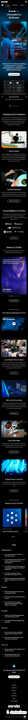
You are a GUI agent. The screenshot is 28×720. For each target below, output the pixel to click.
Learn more (14, 238)
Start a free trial (14, 74)
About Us (14, 690)
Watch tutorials (14, 452)
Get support (14, 413)
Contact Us (14, 687)
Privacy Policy (14, 701)
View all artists (14, 300)
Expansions (15, 5)
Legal (14, 698)
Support (14, 685)
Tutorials (22, 5)
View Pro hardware (14, 201)
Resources (14, 696)
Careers (14, 693)
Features (8, 5)
